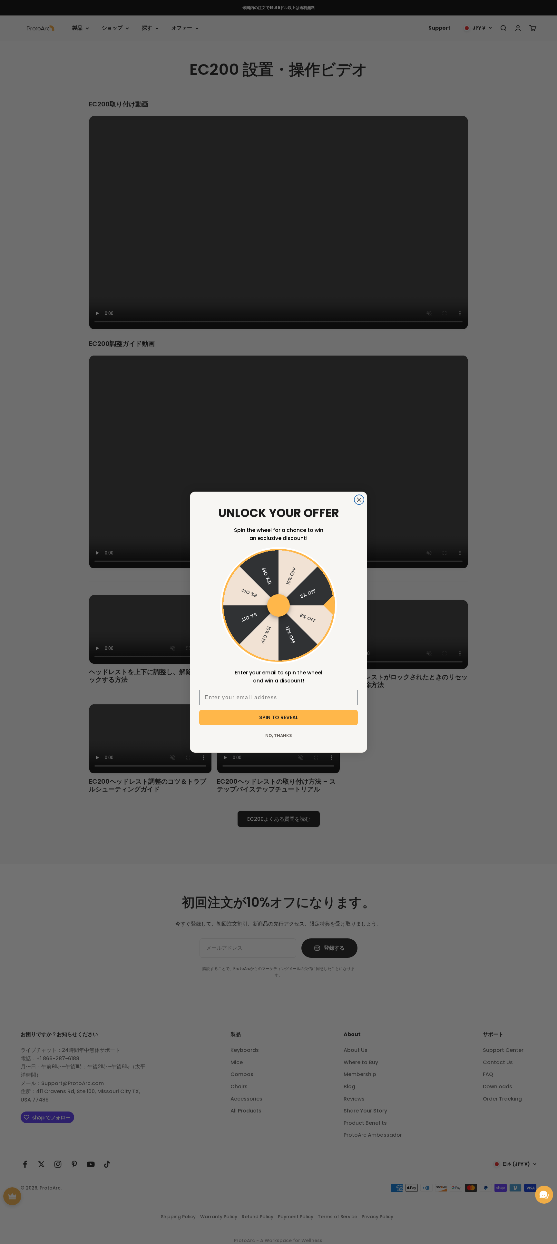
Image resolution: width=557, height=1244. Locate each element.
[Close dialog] (359, 499)
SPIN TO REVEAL (278, 717)
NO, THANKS (278, 735)
